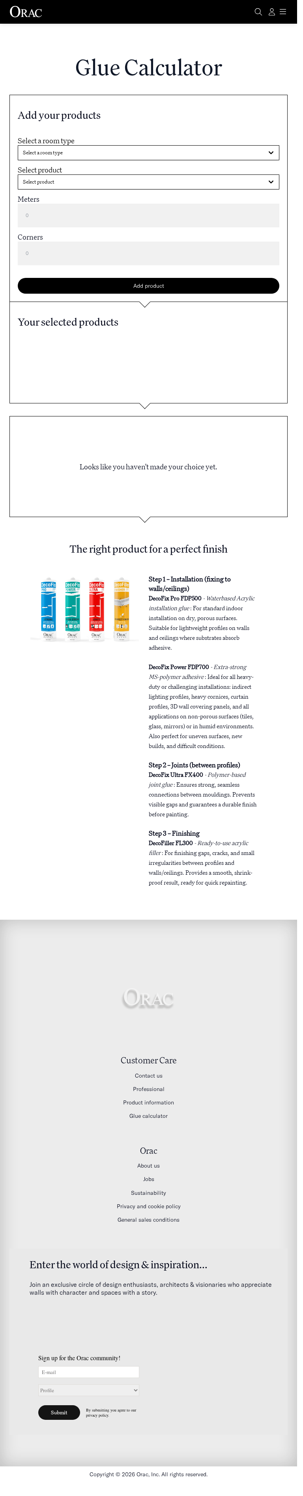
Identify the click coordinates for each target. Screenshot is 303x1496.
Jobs (148, 1179)
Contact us (149, 1075)
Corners (30, 237)
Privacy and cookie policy (149, 1206)
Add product (148, 285)
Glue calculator (148, 1115)
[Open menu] (283, 12)
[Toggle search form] (258, 12)
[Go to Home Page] (26, 12)
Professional (149, 1089)
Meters (28, 199)
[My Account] (272, 12)
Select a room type (46, 140)
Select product (40, 169)
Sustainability (148, 1192)
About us (148, 1165)
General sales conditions (149, 1219)
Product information (148, 1102)
